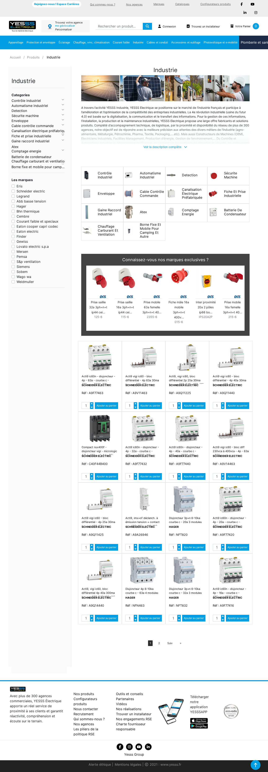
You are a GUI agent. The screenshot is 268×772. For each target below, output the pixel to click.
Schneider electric (31, 191)
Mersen (22, 251)
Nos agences (134, 4)
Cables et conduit (157, 42)
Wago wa (24, 277)
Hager (21, 206)
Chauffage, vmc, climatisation (91, 42)
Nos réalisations (128, 709)
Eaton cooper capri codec (37, 226)
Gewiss (22, 241)
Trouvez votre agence (68, 22)
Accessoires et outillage (185, 42)
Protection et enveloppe (41, 42)
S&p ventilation (28, 261)
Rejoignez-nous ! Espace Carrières (56, 4)
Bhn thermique (28, 211)
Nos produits (83, 694)
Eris (19, 186)
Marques (158, 4)
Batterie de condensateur (32, 157)
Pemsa (22, 256)
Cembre (23, 216)
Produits (33, 57)
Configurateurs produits (215, 4)
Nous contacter (85, 709)
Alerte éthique (100, 764)
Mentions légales (128, 764)
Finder (21, 236)
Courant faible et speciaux (37, 221)
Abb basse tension (31, 201)
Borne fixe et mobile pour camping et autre (38, 167)
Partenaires (125, 699)
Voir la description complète (162, 147)
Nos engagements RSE (134, 719)
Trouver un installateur (133, 714)
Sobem (22, 272)
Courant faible (121, 42)
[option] (165, 299)
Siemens (23, 267)
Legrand (23, 196)
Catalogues (182, 4)
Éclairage (64, 42)
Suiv (170, 643)
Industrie (138, 42)
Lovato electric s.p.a (33, 246)
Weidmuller (25, 282)
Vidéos (121, 704)
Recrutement (83, 714)
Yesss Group (134, 754)
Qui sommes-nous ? (102, 4)
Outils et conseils (129, 694)
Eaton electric (28, 231)
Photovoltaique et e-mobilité (220, 42)
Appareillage (15, 42)
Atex (15, 147)
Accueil (15, 57)
